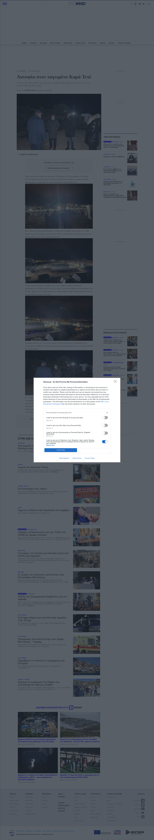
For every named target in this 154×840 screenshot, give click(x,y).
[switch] (105, 417)
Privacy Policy (90, 458)
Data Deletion (64, 458)
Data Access (77, 458)
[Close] (116, 382)
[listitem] (77, 412)
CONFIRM (61, 450)
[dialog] (77, 420)
